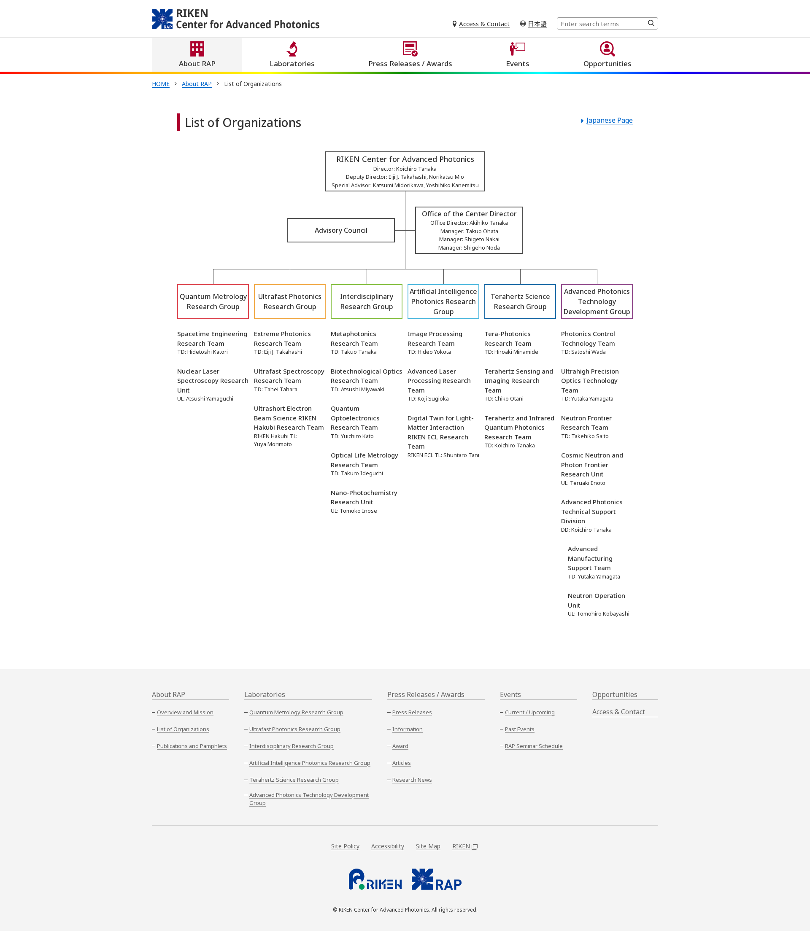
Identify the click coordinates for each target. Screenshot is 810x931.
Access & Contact (484, 23)
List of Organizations (183, 729)
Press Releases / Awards (410, 63)
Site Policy (345, 846)
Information (407, 729)
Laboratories (292, 63)
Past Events (520, 729)
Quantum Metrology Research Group (296, 712)
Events (517, 63)
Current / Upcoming (530, 712)
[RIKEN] (375, 879)
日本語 (537, 23)
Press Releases (412, 712)
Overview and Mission (185, 712)
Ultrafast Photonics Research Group (294, 729)
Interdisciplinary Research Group (291, 746)
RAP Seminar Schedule (534, 746)
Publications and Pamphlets (192, 746)
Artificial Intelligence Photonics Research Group (309, 763)
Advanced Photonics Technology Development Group (309, 799)
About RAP (197, 63)
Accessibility (387, 846)
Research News (412, 779)
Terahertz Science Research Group (294, 779)
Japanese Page (609, 120)
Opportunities (607, 63)
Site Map (428, 846)
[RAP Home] (437, 879)
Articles (401, 763)
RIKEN (461, 846)
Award (400, 746)
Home (161, 84)
